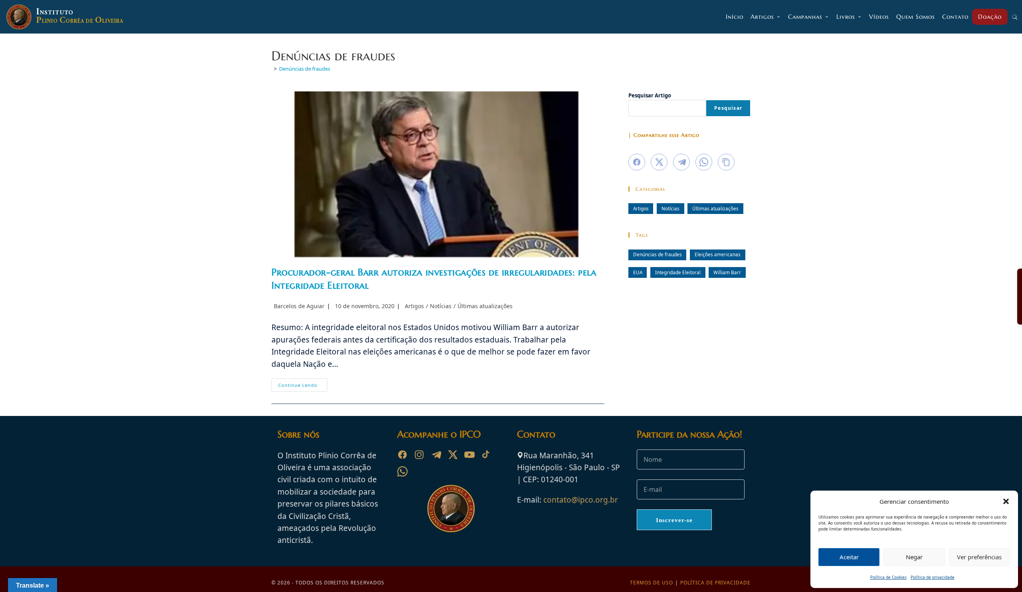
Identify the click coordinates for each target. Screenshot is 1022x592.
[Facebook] (402, 454)
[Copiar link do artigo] (726, 162)
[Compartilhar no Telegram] (681, 162)
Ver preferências (979, 557)
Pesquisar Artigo (649, 95)
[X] (453, 454)
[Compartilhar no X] (659, 162)
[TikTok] (486, 454)
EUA (637, 272)
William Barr (727, 272)
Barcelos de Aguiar (299, 306)
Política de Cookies (888, 577)
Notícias (441, 306)
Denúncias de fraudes (304, 68)
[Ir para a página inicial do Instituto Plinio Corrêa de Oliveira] (451, 508)
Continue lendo (302, 386)
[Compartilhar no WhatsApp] (703, 162)
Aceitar (849, 557)
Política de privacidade (933, 577)
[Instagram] (419, 454)
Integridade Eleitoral (678, 272)
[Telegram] (436, 454)
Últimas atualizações (485, 306)
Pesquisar (728, 108)
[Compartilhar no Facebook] (636, 162)
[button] (1006, 501)
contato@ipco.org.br (580, 500)
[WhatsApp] (402, 471)
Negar (914, 557)
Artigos (414, 306)
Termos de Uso (651, 582)
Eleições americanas (718, 254)
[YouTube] (469, 454)
